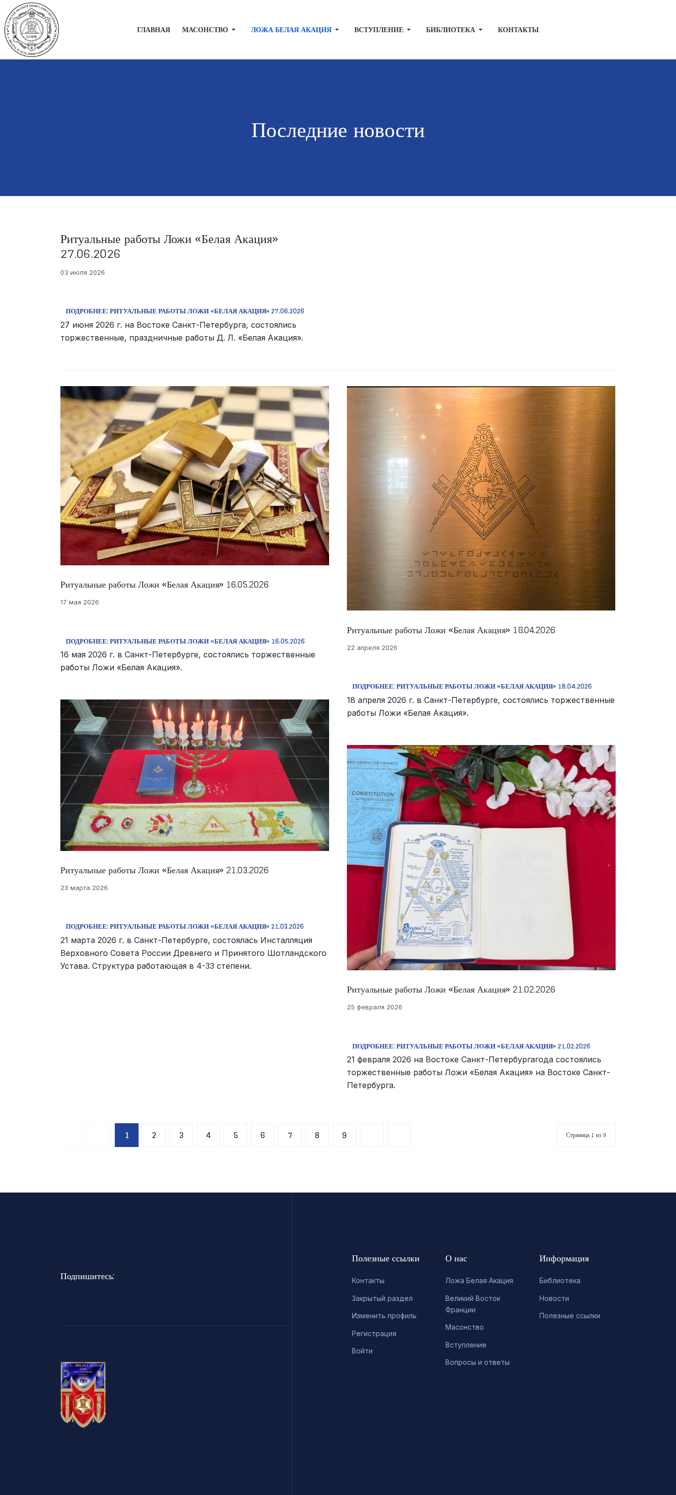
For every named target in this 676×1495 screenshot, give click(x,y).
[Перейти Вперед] (372, 1135)
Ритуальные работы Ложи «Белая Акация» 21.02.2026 (451, 989)
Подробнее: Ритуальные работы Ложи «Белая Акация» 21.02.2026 (471, 1046)
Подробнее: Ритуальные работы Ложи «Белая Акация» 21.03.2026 (185, 926)
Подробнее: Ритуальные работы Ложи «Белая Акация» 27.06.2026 (185, 311)
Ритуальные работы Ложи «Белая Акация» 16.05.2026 (164, 584)
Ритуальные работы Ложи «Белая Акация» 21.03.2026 (164, 870)
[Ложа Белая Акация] (24, 29)
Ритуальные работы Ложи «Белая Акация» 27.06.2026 (169, 246)
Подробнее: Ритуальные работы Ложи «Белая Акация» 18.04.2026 (472, 686)
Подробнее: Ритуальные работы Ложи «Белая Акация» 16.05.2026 (185, 641)
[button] (210, 29)
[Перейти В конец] (399, 1135)
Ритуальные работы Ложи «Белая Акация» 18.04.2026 (451, 630)
